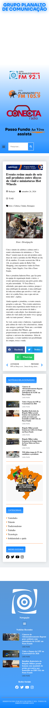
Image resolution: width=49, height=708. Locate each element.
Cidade (23, 205)
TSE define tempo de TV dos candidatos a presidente (32, 453)
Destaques (31, 205)
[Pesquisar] (30, 146)
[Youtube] (27, 687)
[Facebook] (17, 687)
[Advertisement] (24, 38)
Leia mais (26, 397)
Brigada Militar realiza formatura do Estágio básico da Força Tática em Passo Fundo (32, 442)
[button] (3, 146)
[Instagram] (32, 687)
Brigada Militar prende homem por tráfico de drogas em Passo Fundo (32, 430)
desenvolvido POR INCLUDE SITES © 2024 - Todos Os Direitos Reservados (24, 702)
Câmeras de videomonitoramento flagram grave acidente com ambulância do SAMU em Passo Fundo (32, 391)
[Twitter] (22, 687)
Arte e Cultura (14, 205)
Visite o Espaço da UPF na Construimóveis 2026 (31, 403)
